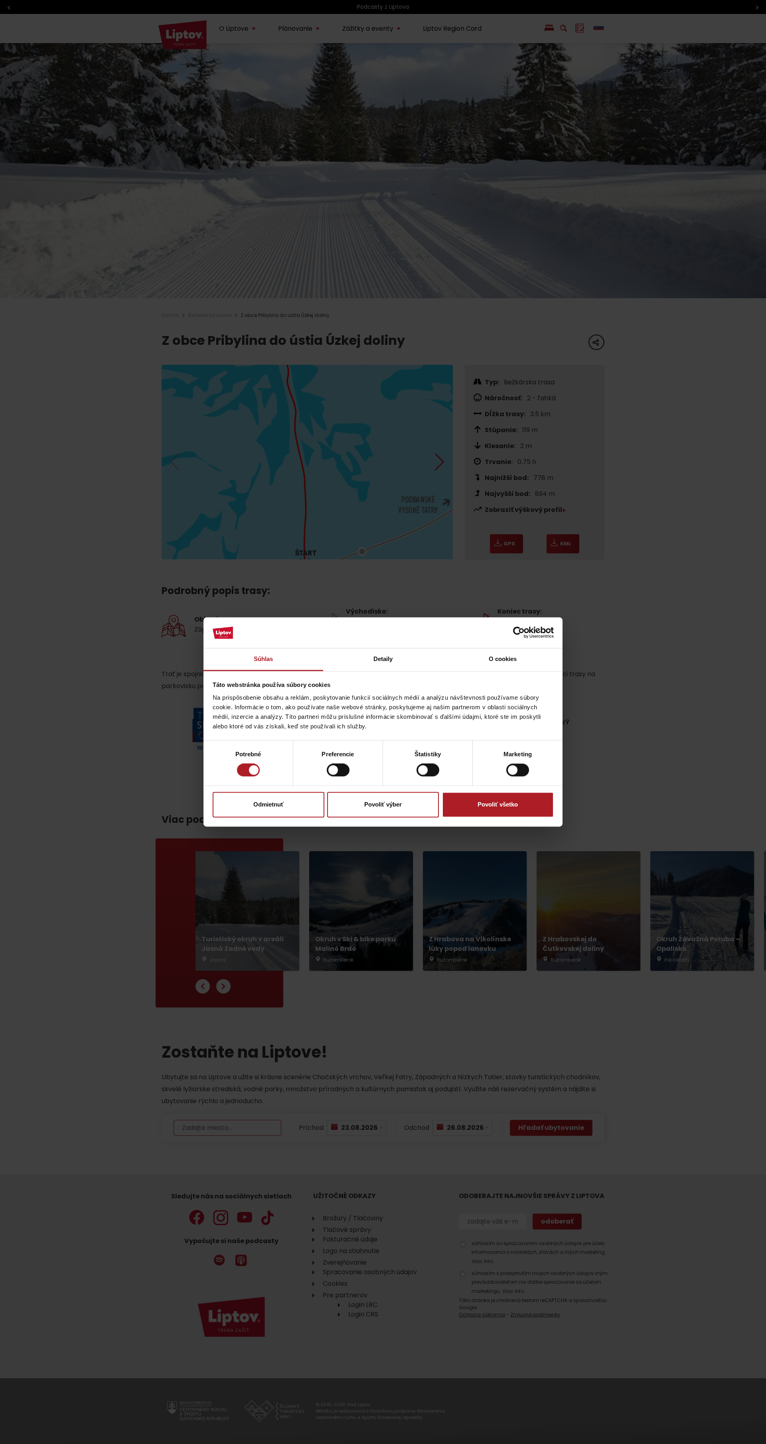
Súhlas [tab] (263, 658)
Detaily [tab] (383, 658)
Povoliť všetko (498, 804)
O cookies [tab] (503, 658)
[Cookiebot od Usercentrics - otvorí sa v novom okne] (519, 633)
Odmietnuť (268, 804)
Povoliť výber (383, 804)
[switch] (338, 770)
